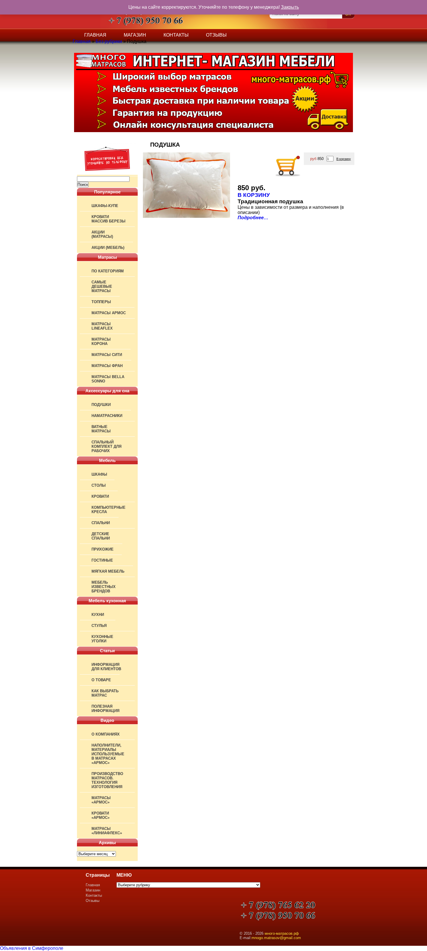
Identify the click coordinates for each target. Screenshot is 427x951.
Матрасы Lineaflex (102, 326)
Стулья (99, 625)
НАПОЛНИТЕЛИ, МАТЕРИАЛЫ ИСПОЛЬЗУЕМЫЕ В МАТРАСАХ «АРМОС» (108, 754)
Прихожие (103, 549)
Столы (99, 485)
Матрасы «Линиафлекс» (107, 830)
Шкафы (99, 474)
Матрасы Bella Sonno (108, 379)
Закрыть (290, 7)
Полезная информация (105, 708)
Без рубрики (109, 41)
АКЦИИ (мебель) (108, 247)
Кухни (98, 614)
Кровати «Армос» (101, 815)
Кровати (100, 496)
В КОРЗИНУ (254, 195)
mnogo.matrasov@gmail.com (276, 938)
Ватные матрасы (101, 429)
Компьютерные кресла (108, 509)
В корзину (343, 159)
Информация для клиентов (106, 666)
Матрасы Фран (107, 366)
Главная (95, 35)
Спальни (101, 523)
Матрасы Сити (107, 355)
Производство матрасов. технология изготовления (107, 780)
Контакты (176, 35)
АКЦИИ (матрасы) (102, 234)
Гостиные (102, 560)
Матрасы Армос (109, 313)
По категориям (108, 271)
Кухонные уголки (102, 638)
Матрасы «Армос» (101, 800)
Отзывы (216, 35)
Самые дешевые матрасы (102, 286)
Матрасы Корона (101, 341)
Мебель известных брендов (104, 586)
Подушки (101, 404)
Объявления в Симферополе (31, 948)
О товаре (101, 680)
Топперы (101, 302)
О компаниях (106, 734)
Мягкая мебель (108, 571)
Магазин (135, 35)
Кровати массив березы (108, 219)
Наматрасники (107, 416)
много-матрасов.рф (282, 933)
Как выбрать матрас (105, 693)
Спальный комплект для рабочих (106, 446)
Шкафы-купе (105, 206)
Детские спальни (101, 536)
